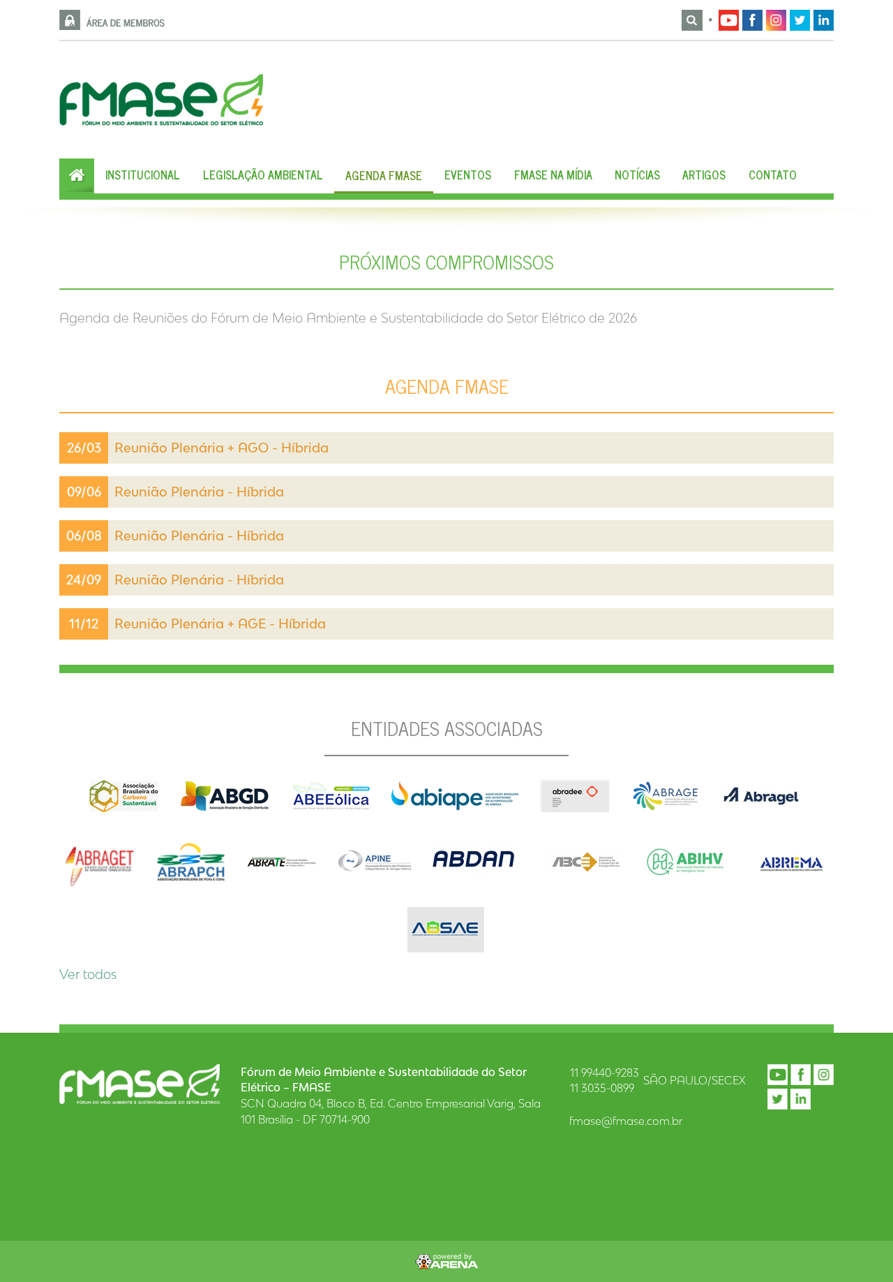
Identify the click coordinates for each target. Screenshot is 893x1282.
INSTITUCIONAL (142, 174)
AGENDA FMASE (383, 175)
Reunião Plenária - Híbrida (199, 579)
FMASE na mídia (553, 174)
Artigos (704, 174)
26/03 (84, 447)
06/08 (84, 535)
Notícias (637, 174)
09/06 (84, 491)
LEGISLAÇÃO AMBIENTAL (263, 174)
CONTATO (773, 174)
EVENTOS (467, 174)
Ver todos (88, 974)
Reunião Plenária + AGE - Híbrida (220, 623)
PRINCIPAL (76, 176)
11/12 (83, 623)
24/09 (83, 579)
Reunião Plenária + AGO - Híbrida (221, 447)
